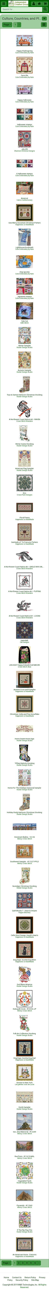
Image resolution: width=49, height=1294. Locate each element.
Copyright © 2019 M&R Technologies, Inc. (20, 1285)
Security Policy (22, 1280)
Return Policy (30, 1277)
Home (6, 1277)
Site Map (35, 1280)
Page (6, 24)
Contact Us (17, 1277)
